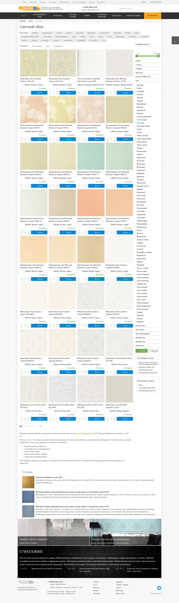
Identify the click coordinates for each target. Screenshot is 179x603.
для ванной (81, 40)
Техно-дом (116, 16)
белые (137, 33)
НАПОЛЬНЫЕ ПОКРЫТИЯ (102, 15)
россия (100, 36)
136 (40, 426)
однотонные (120, 36)
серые (74, 36)
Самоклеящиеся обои (39, 15)
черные (82, 36)
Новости (33, 2)
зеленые (34, 40)
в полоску (132, 36)
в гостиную (93, 40)
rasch (110, 36)
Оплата (43, 2)
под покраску (104, 33)
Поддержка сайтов (155, 593)
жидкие (35, 33)
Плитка (87, 16)
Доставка (52, 2)
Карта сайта (120, 593)
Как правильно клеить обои (148, 373)
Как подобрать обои (146, 370)
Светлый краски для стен (147, 391)
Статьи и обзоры (79, 2)
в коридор (45, 40)
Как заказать (64, 2)
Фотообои (57, 16)
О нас (24, 2)
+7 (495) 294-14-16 (89, 7)
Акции (91, 2)
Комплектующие (133, 16)
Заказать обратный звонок (90, 10)
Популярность (58, 46)
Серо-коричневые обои (147, 388)
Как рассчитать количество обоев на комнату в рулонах (148, 363)
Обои (23, 16)
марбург (24, 40)
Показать (142, 351)
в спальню (144, 36)
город (92, 36)
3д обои (58, 33)
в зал (103, 40)
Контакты (101, 2)
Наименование (37, 46)
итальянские (68, 40)
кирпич (127, 33)
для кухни (79, 33)
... (36, 426)
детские (68, 33)
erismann (56, 40)
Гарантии (119, 582)
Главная (96, 582)
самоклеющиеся (61, 36)
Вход (143, 2)
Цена (48, 46)
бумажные (117, 33)
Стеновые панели (73, 15)
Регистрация (155, 2)
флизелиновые (47, 33)
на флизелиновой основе (30, 36)
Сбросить (154, 351)
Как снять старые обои (147, 367)
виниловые (91, 33)
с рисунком (47, 36)
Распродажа (153, 16)
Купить (40, 93)
